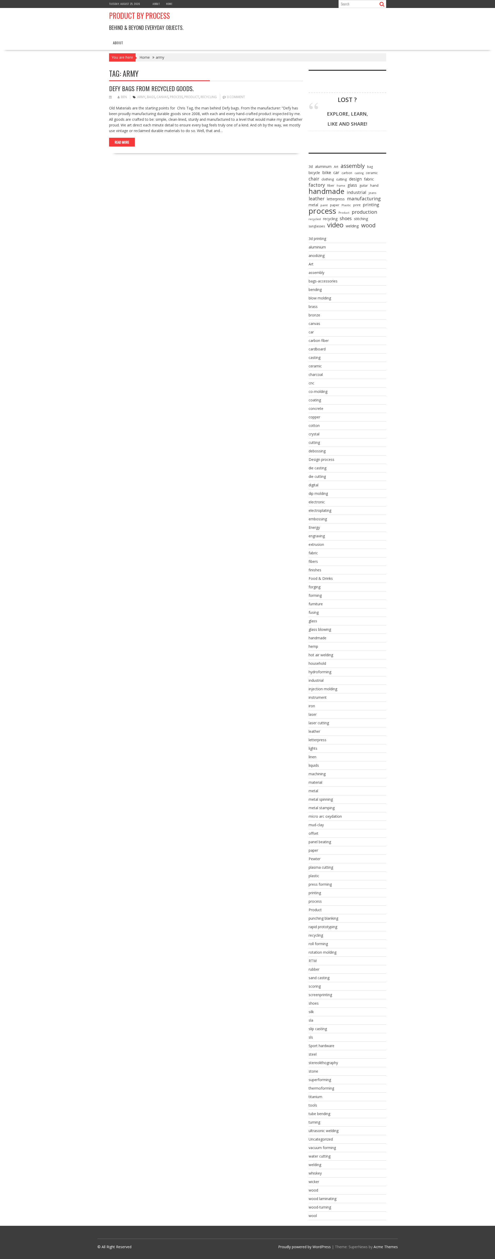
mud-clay (316, 824)
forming (315, 595)
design (355, 179)
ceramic (372, 173)
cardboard (317, 349)
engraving (317, 535)
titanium (315, 1096)
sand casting (319, 977)
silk (311, 1011)
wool (313, 1215)
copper (314, 417)
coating (315, 400)
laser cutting (319, 722)
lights (313, 748)
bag (370, 167)
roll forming (318, 943)
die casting (317, 467)
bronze (314, 315)
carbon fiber (319, 340)
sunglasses (317, 226)
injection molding (323, 688)
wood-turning (320, 1207)
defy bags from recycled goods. (151, 88)
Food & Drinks (321, 578)
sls (311, 1037)
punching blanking (323, 918)
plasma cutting (321, 867)
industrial (356, 192)
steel (313, 1054)
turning (314, 1122)
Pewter (314, 858)
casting (359, 173)
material (315, 782)
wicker (314, 1181)
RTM (313, 960)
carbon (347, 173)
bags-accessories (323, 281)
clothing (327, 179)
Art (336, 166)
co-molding (318, 391)
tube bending (319, 1113)
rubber (314, 969)
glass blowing (320, 629)
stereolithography (323, 1062)
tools (313, 1105)
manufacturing (364, 198)
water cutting (320, 1156)
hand (374, 185)
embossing (318, 518)
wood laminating (322, 1198)
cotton (314, 425)
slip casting (318, 1028)
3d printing (317, 238)
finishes (315, 569)
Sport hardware (321, 1045)
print (356, 205)
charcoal (316, 374)
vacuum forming (322, 1147)
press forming (320, 884)
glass (352, 185)
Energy (314, 527)
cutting (341, 179)
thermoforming (321, 1088)
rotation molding (322, 952)
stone (313, 1071)
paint (324, 205)
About (156, 4)
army (141, 97)
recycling (209, 97)
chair (314, 179)
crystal (314, 434)
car (336, 172)
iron (312, 705)
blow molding (320, 298)
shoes (346, 218)
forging (314, 586)
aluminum (323, 166)
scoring (315, 986)
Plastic (346, 205)
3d (311, 166)
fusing (314, 612)
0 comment (236, 97)
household (317, 663)
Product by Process (139, 15)
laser (313, 714)
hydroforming (320, 671)
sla (311, 1020)
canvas (162, 97)
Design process (321, 459)
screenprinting (320, 994)
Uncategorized (321, 1139)
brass (313, 306)
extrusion (316, 544)
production (364, 212)
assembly (353, 166)
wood (368, 225)
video (335, 225)
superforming (320, 1079)
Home (169, 4)
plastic (314, 875)
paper (334, 205)
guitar (363, 185)
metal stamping (322, 807)
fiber (330, 185)
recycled (315, 219)
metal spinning (321, 799)
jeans (372, 193)
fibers (313, 561)
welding (352, 225)
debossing (317, 451)
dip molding (318, 493)
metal (313, 204)
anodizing (317, 255)
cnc (311, 383)
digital (313, 484)
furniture (316, 603)
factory (317, 185)
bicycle (314, 172)
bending (315, 289)
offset (313, 833)
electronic (317, 501)
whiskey (315, 1173)
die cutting (317, 476)
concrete (316, 408)
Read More (122, 142)
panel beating (320, 841)
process (176, 97)
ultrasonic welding (324, 1130)
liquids (314, 765)
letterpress (336, 198)
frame (341, 185)
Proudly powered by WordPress (304, 1246)
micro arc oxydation (325, 816)
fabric (369, 179)
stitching (361, 218)
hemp (313, 646)
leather (317, 198)
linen (312, 756)
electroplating (320, 510)
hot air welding (321, 654)
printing (371, 205)
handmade (326, 191)
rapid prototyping (323, 926)
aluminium (317, 247)
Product (191, 97)
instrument (318, 697)
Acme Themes (386, 1246)
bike (326, 172)
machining (317, 773)
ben (124, 97)
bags (151, 97)
